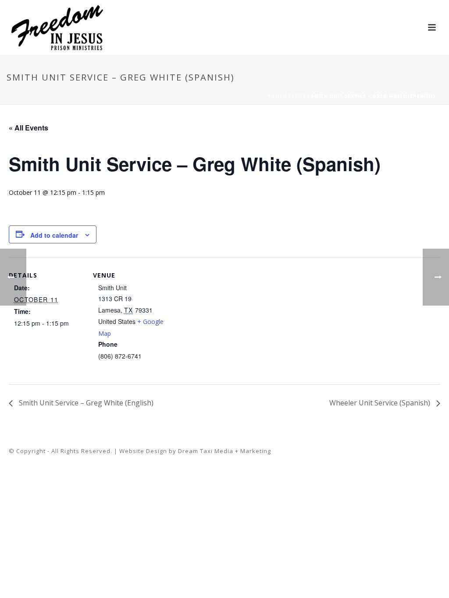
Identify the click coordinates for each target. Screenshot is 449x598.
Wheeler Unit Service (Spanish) (380, 403)
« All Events (28, 128)
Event (297, 96)
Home (275, 96)
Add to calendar (54, 235)
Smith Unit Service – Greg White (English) (85, 403)
